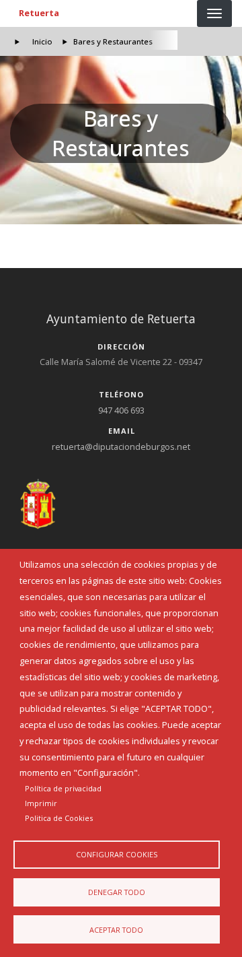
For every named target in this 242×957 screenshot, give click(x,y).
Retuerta (39, 13)
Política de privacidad (63, 788)
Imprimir (41, 803)
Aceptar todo (116, 930)
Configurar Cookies (116, 854)
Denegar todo (116, 892)
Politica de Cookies (59, 818)
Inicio (42, 41)
